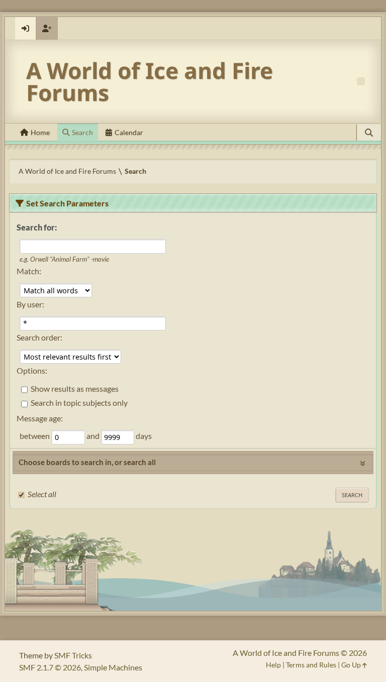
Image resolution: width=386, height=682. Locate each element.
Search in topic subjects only (79, 403)
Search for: (37, 227)
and (93, 436)
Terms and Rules (311, 664)
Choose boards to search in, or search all (87, 462)
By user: (30, 304)
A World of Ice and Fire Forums (149, 81)
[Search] (369, 133)
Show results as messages (75, 388)
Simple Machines (113, 667)
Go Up (351, 664)
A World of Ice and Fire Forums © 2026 (300, 652)
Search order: (39, 337)
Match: (29, 271)
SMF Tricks (73, 655)
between (35, 436)
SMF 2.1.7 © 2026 (50, 667)
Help (273, 664)
